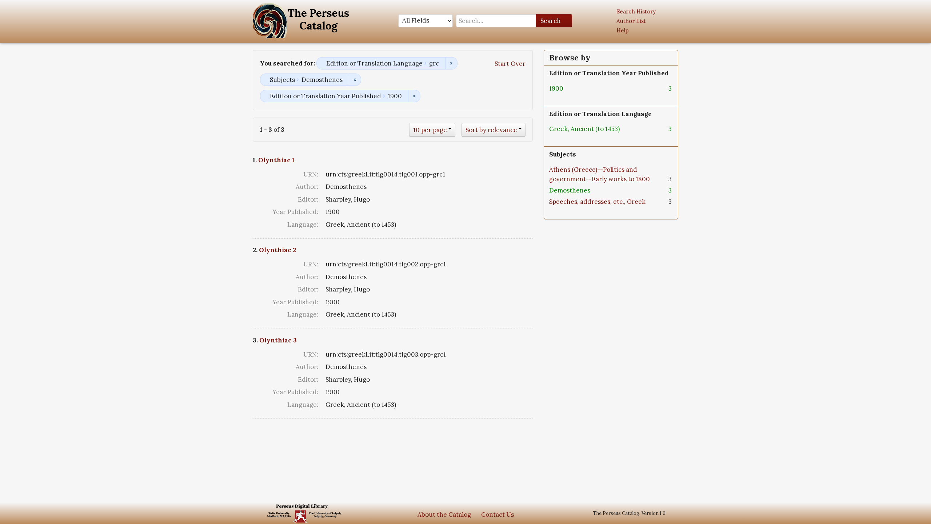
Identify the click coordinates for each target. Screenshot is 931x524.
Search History (636, 11)
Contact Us (497, 515)
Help (622, 30)
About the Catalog (444, 515)
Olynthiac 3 (278, 340)
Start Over (510, 64)
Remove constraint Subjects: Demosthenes (355, 80)
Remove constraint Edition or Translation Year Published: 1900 (414, 96)
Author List (631, 20)
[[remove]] (569, 88)
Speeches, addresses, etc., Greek (597, 202)
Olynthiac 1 (276, 160)
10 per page (430, 130)
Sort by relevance (491, 130)
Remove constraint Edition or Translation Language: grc (451, 63)
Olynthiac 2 (277, 250)
